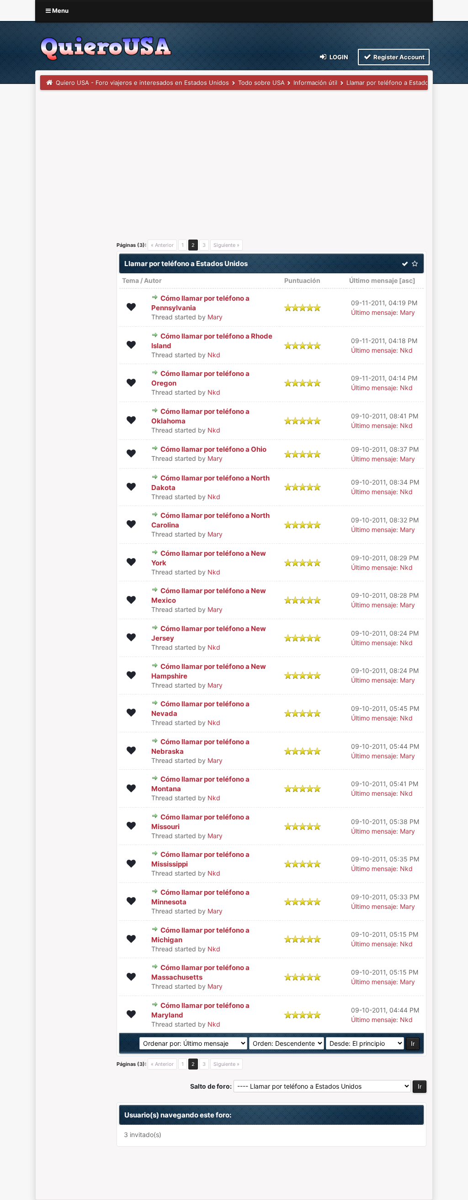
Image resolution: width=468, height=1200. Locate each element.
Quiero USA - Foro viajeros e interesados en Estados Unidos (142, 82)
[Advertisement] (234, 158)
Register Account (398, 57)
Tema (130, 280)
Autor (153, 280)
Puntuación (302, 280)
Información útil (315, 82)
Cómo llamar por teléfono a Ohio (213, 449)
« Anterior (162, 245)
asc (407, 280)
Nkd (213, 355)
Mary (215, 317)
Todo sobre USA (261, 82)
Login (338, 57)
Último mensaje (373, 280)
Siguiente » (226, 245)
